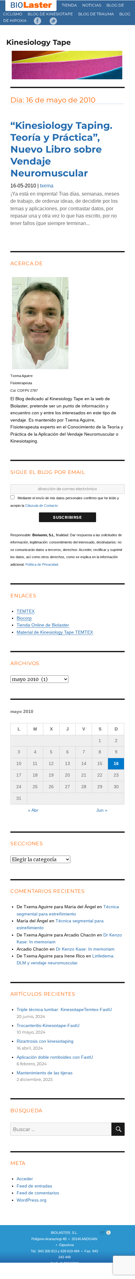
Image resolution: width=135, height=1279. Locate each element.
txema (46, 185)
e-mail (63, 1269)
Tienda (69, 5)
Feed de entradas (34, 1185)
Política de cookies (64, 1275)
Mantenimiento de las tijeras (45, 1072)
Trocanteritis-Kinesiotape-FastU (48, 1025)
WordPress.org (31, 1200)
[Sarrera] (31, 5)
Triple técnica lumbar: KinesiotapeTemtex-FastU (64, 1009)
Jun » (101, 810)
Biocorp (24, 618)
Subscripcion (44, 1269)
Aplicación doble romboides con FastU (55, 1057)
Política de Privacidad (41, 564)
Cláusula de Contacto (41, 505)
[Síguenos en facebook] (38, 20)
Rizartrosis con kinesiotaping (45, 1041)
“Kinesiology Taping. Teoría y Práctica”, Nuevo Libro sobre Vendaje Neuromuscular (61, 149)
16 (116, 763)
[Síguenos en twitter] (53, 20)
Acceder (25, 1178)
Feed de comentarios (38, 1192)
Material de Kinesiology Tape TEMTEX (55, 632)
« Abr (33, 810)
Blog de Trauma (96, 14)
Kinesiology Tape (38, 42)
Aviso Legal (81, 1269)
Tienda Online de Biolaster (43, 624)
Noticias (91, 5)
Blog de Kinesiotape (50, 14)
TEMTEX (26, 611)
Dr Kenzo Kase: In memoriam (85, 948)
